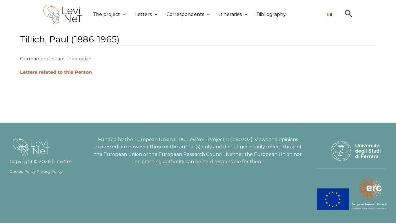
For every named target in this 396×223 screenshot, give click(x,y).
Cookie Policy (23, 171)
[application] (123, 14)
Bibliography (271, 14)
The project (106, 14)
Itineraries (230, 14)
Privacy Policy (50, 171)
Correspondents (185, 14)
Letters (143, 14)
